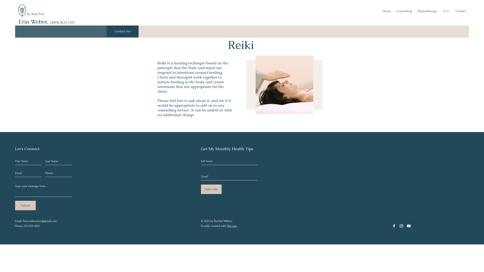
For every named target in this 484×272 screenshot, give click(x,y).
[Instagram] (401, 226)
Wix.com (232, 226)
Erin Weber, (46, 21)
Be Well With (36, 14)
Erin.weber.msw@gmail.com (40, 221)
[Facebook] (394, 226)
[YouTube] (408, 226)
